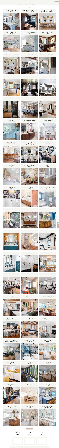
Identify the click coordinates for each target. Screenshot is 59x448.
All (23, 4)
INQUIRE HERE (29, 428)
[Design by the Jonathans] (29, 1)
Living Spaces (38, 4)
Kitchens (30, 4)
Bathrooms (26, 4)
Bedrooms (33, 4)
